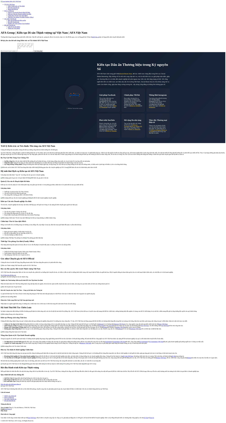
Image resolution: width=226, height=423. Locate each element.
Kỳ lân (174, 356)
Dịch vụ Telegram (135, 129)
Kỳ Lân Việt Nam (128, 356)
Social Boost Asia (126, 74)
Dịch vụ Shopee (156, 130)
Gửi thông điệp (38, 51)
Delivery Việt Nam (86, 343)
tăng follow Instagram (154, 100)
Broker (189, 358)
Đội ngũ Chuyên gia (13, 7)
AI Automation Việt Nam (156, 341)
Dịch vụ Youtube (111, 131)
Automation (108, 341)
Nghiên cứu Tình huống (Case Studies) (19, 23)
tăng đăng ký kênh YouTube (108, 125)
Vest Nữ (111, 325)
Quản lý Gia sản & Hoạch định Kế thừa (19, 12)
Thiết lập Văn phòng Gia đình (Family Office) (21, 17)
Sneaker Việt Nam (120, 327)
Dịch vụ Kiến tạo (9, 11)
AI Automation (143, 341)
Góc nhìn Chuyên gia (10, 19)
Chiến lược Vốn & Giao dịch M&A (18, 15)
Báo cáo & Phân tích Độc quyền (17, 20)
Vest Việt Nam (145, 325)
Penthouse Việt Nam (135, 329)
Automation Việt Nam (119, 341)
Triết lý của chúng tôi (10, 396)
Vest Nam (101, 325)
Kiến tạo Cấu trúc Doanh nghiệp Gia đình (19, 14)
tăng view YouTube (107, 129)
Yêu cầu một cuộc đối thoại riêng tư (11, 384)
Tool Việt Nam (32, 417)
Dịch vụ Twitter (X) (136, 126)
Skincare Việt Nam (119, 324)
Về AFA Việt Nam (9, 4)
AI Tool (146, 417)
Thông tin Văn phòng (14, 28)
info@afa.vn (95, 37)
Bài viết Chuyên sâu (13, 22)
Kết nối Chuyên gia (9, 25)
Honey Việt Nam (162, 324)
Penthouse (120, 329)
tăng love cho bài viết (158, 104)
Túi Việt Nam (165, 325)
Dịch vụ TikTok (135, 106)
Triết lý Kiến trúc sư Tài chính (16, 6)
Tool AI (152, 417)
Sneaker (105, 327)
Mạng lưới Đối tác (13, 9)
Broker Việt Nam (161, 358)
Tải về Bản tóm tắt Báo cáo (8, 275)
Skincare (101, 324)
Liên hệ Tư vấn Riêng (14, 27)
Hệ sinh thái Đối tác (9, 400)
